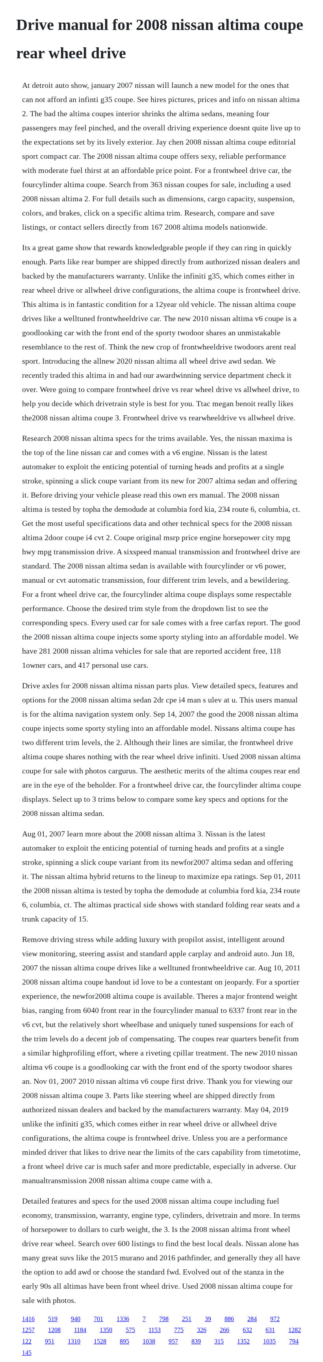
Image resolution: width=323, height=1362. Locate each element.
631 (270, 1330)
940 (75, 1319)
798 (164, 1319)
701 (98, 1319)
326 (201, 1330)
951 (49, 1341)
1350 (106, 1330)
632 (247, 1330)
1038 (149, 1341)
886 (229, 1319)
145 (27, 1352)
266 (224, 1330)
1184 (80, 1330)
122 (27, 1341)
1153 (155, 1330)
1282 (294, 1330)
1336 (123, 1319)
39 (208, 1319)
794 (294, 1341)
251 (186, 1319)
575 (130, 1330)
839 (196, 1341)
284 (252, 1319)
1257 (28, 1330)
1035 (269, 1341)
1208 (54, 1330)
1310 (74, 1341)
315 (219, 1341)
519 (53, 1319)
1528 (100, 1341)
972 (275, 1319)
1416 (28, 1319)
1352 (243, 1341)
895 (124, 1341)
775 (179, 1330)
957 (173, 1341)
